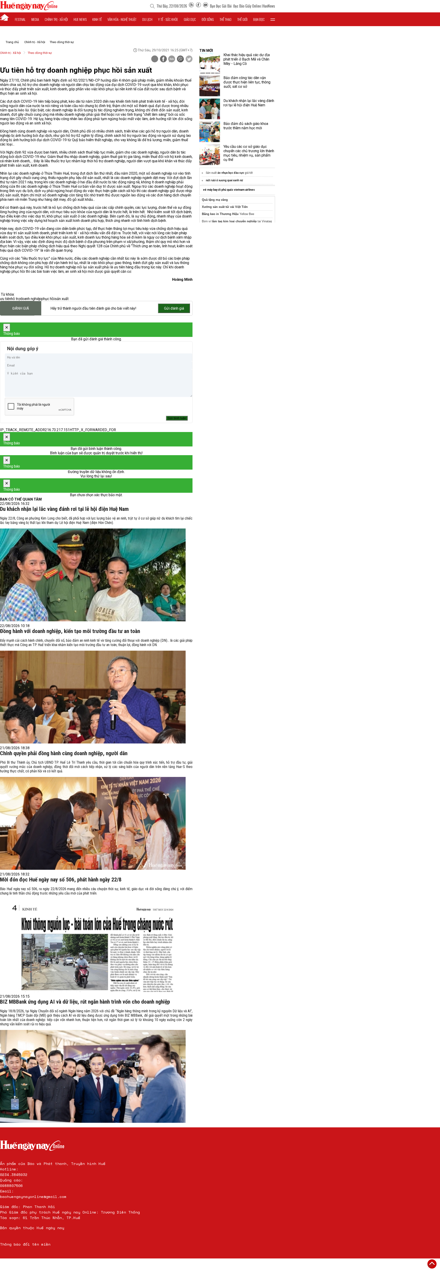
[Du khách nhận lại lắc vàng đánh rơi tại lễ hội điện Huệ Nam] (93, 575)
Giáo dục (190, 19)
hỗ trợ (15, 299)
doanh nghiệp (30, 299)
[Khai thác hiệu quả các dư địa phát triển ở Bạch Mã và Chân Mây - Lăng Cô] (209, 63)
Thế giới (242, 19)
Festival (20, 19)
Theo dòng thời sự (62, 42)
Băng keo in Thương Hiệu (220, 214)
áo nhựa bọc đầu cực (230, 172)
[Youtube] (205, 6)
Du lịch (147, 19)
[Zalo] (171, 59)
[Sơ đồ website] (191, 6)
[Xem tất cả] (272, 19)
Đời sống (208, 19)
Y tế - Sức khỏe (168, 19)
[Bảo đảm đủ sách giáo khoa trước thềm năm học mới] (209, 131)
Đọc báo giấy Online (247, 6)
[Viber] (180, 59)
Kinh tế (97, 19)
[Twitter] (189, 59)
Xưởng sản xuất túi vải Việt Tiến (225, 207)
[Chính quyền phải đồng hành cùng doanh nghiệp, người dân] (93, 823)
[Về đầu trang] (432, 1264)
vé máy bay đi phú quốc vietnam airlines (229, 189)
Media (35, 19)
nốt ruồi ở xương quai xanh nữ (224, 180)
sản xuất (62, 299)
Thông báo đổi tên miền (25, 1244)
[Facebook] (198, 6)
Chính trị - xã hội (56, 19)
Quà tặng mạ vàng (215, 199)
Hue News (80, 19)
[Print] (154, 58)
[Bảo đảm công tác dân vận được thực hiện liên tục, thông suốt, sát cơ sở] (209, 86)
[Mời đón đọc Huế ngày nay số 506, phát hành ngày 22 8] (93, 945)
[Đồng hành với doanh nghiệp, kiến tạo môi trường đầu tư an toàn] (93, 697)
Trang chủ (12, 42)
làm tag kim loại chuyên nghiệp (234, 221)
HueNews (268, 6)
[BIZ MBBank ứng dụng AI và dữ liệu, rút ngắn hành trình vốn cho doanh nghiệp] (93, 1076)
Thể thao (225, 19)
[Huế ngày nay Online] (28, 9)
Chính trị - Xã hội (34, 42)
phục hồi (48, 299)
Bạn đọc (259, 19)
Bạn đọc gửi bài (221, 6)
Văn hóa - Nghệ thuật (121, 19)
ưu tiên (5, 299)
